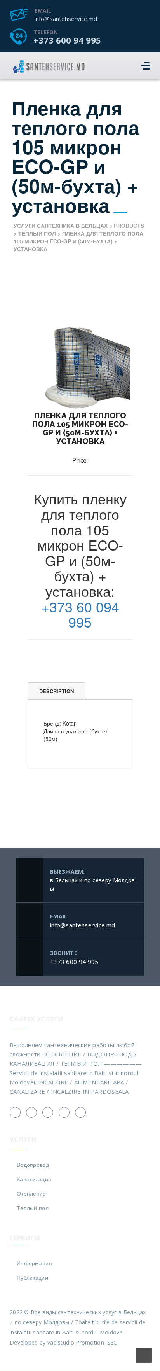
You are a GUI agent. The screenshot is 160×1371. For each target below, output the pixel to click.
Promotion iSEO (97, 1342)
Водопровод (33, 1164)
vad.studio (60, 1342)
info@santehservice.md (66, 19)
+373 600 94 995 (67, 40)
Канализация (34, 1179)
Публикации (32, 1277)
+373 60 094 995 (80, 614)
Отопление (31, 1193)
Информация (34, 1263)
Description (56, 691)
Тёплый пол (33, 1208)
